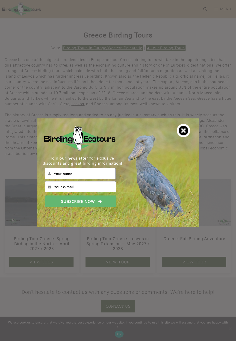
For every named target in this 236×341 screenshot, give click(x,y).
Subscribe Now (78, 201)
